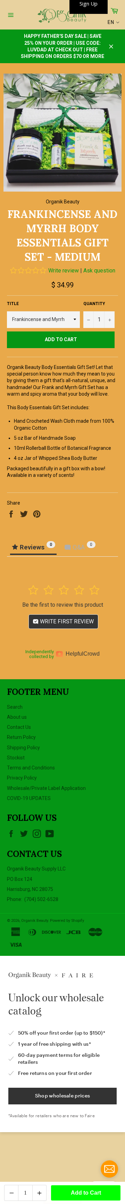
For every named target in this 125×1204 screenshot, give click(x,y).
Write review (63, 270)
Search (15, 707)
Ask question (99, 270)
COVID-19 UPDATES (29, 798)
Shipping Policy (23, 747)
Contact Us (19, 727)
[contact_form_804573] (109, 1169)
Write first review (66, 621)
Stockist (16, 757)
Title (13, 303)
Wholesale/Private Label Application (46, 788)
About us (17, 717)
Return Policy (21, 737)
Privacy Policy (22, 778)
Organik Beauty (34, 920)
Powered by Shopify (67, 920)
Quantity (94, 303)
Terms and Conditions (31, 768)
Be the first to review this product (62, 604)
